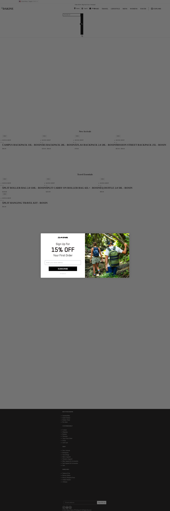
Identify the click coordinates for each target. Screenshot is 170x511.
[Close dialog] (127, 235)
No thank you (63, 273)
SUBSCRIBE (63, 268)
